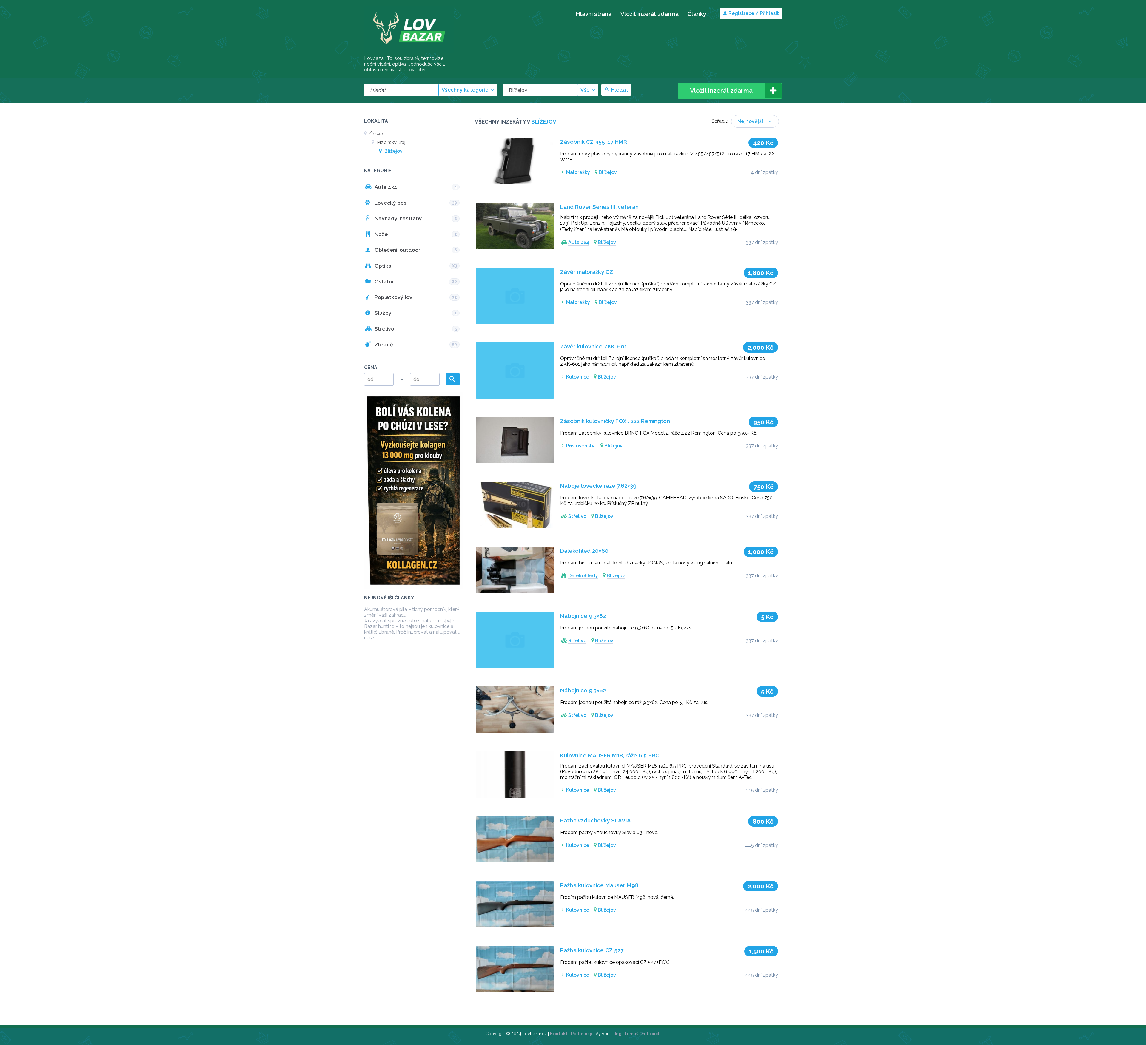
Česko (375, 134)
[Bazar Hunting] (409, 52)
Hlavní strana (593, 13)
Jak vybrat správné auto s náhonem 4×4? (409, 620)
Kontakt (559, 1033)
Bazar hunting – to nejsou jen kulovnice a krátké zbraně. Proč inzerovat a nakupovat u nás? (412, 631)
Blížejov (393, 151)
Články (697, 13)
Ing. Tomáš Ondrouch (638, 1033)
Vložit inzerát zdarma (649, 13)
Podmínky (581, 1033)
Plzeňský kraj (390, 142)
